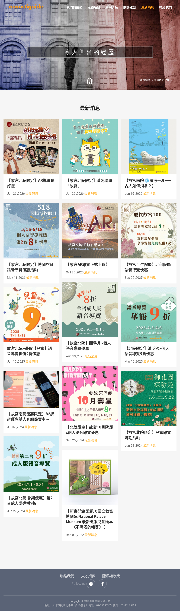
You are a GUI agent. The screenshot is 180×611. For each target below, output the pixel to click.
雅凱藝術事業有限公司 (26, 7)
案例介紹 (111, 7)
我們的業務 (74, 7)
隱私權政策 (111, 576)
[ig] (90, 583)
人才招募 (88, 576)
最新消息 (147, 7)
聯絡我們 (165, 7)
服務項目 (94, 7)
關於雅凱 (129, 7)
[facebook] (102, 583)
